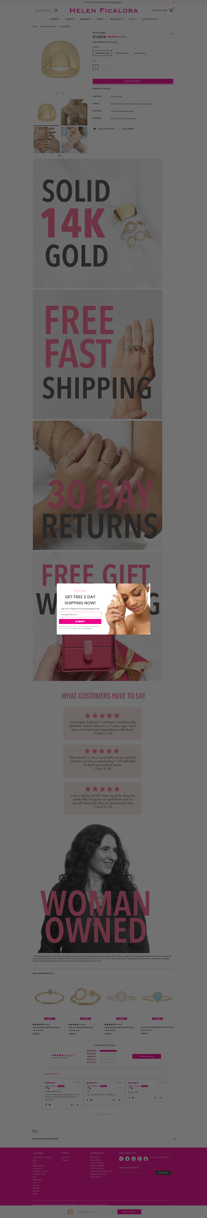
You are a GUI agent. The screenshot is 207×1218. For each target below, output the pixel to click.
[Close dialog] (148, 585)
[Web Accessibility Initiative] (1, 1215)
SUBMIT (80, 621)
